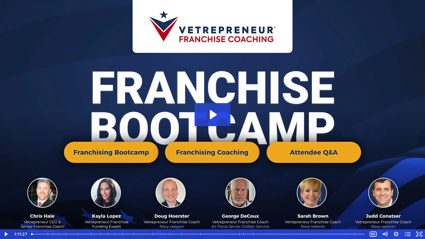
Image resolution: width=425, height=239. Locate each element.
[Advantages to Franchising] (91, 234)
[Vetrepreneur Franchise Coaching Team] (240, 234)
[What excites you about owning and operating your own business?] (48, 234)
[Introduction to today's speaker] (59, 234)
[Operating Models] (115, 234)
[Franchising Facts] (78, 234)
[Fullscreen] (419, 234)
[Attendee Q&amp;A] (254, 234)
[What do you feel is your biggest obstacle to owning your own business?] (53, 234)
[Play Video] (6, 234)
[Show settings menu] (396, 234)
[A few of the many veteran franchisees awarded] (244, 234)
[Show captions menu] (373, 234)
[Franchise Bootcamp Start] (66, 234)
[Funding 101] (169, 234)
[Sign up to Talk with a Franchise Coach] (355, 234)
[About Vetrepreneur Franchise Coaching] (182, 234)
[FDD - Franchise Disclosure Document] (122, 234)
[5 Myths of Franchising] (134, 234)
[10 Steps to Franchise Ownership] (153, 234)
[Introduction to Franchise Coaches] (201, 234)
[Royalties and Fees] (108, 234)
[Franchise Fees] (101, 234)
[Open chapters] (407, 234)
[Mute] (384, 234)
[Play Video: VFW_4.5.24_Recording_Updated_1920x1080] (213, 114)
